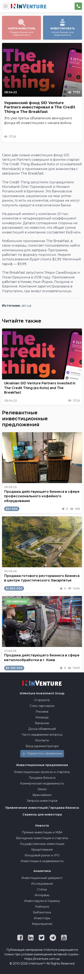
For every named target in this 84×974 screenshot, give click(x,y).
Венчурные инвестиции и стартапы (42, 838)
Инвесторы (42, 918)
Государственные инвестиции (42, 844)
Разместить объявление (44, 753)
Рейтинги (42, 907)
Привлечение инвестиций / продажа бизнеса (42, 808)
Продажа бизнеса (42, 778)
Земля (42, 789)
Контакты (42, 740)
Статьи (42, 889)
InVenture (42, 693)
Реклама (42, 711)
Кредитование (42, 849)
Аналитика (42, 871)
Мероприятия (42, 924)
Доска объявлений (42, 729)
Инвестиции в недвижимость (42, 861)
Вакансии (42, 723)
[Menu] (5, 6)
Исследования (42, 884)
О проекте (42, 700)
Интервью (42, 895)
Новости (42, 825)
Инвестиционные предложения (42, 765)
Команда (42, 717)
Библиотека (42, 912)
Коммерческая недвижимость (42, 783)
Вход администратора (42, 746)
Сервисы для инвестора (42, 814)
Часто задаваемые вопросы (42, 734)
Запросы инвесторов (42, 801)
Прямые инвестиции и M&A (42, 832)
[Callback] (78, 6)
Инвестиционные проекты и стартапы (42, 772)
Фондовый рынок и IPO (42, 855)
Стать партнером (42, 706)
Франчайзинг (42, 795)
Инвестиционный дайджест (42, 878)
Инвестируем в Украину (42, 901)
